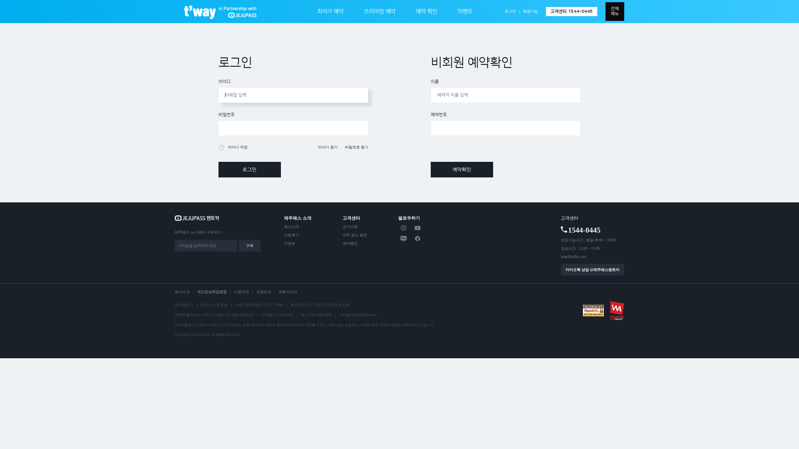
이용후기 (291, 235)
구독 (249, 246)
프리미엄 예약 (379, 11)
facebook (417, 238)
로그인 (510, 11)
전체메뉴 (615, 11)
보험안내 (263, 292)
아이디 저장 (238, 147)
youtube (417, 228)
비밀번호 (226, 114)
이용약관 (241, 292)
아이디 (224, 81)
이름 (435, 81)
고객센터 (572, 11)
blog (403, 238)
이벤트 (465, 11)
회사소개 (291, 226)
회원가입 (530, 11)
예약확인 (462, 169)
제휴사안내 (287, 292)
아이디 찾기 (328, 147)
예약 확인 (426, 11)
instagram (403, 228)
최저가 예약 (330, 11)
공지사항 (350, 226)
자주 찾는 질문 (355, 235)
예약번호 (439, 114)
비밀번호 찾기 (356, 147)
